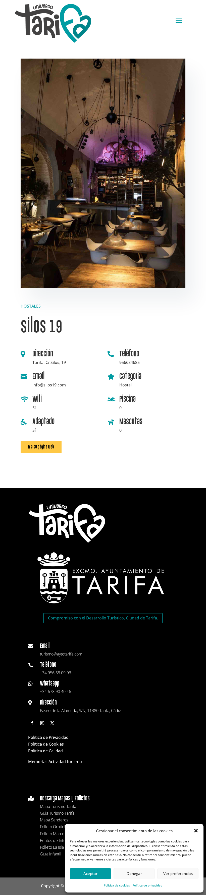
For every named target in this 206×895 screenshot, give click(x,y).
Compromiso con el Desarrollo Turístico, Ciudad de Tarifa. (103, 618)
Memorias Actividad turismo (55, 761)
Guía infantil (50, 854)
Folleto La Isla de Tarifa (60, 847)
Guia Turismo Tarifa (57, 813)
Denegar (134, 873)
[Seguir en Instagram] (42, 723)
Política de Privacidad (48, 737)
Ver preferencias (178, 873)
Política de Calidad (45, 751)
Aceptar (90, 873)
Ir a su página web (41, 447)
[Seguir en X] (52, 723)
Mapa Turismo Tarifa (58, 806)
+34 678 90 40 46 (55, 691)
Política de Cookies (46, 744)
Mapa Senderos (54, 820)
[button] (195, 830)
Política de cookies (117, 885)
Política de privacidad (147, 885)
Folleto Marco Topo (57, 833)
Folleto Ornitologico (57, 826)
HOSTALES (31, 306)
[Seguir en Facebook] (32, 723)
